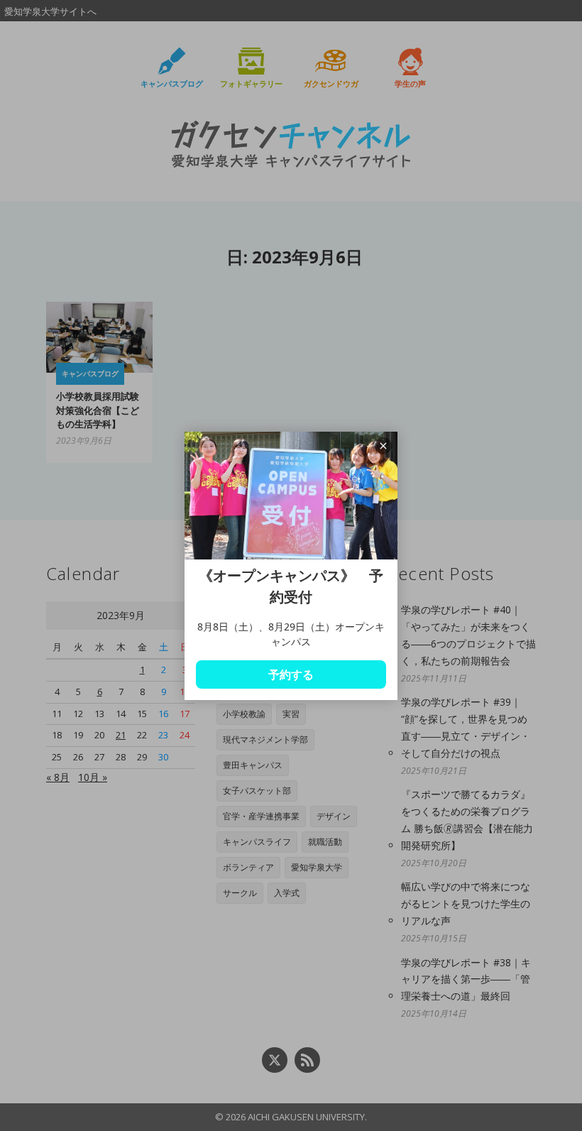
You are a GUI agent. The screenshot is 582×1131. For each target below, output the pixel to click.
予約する (291, 674)
